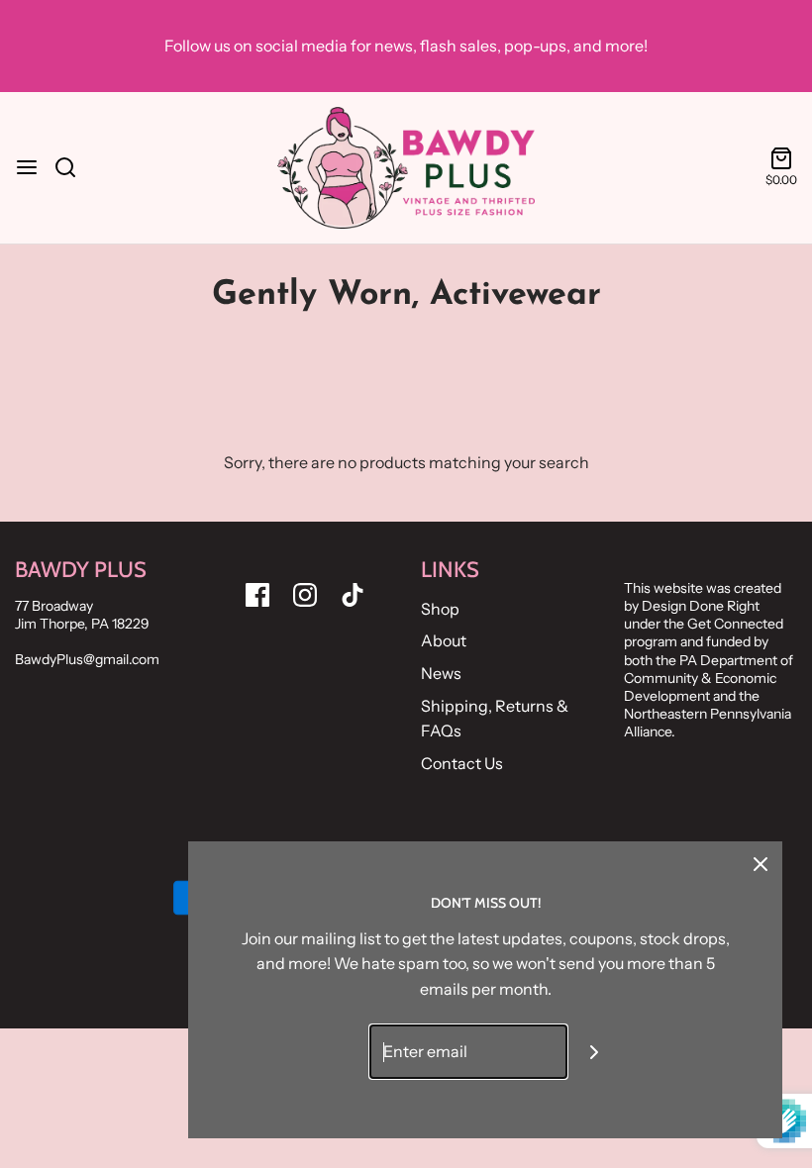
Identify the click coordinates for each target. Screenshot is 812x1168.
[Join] (594, 1051)
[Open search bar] (72, 167)
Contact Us (462, 763)
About (443, 640)
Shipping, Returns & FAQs (494, 718)
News (441, 673)
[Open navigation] (26, 167)
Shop (440, 609)
